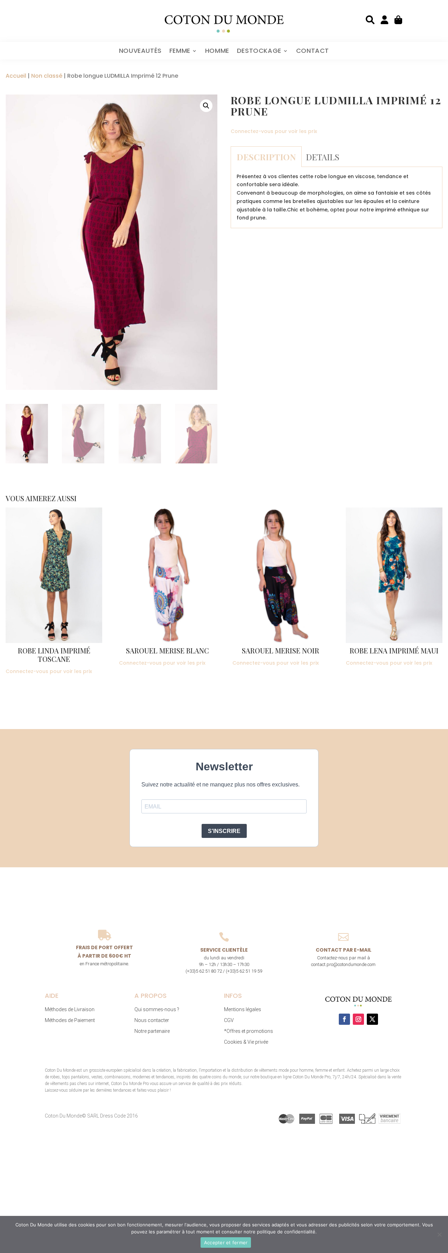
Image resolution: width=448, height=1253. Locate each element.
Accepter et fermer (226, 1242)
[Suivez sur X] (372, 1019)
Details (323, 156)
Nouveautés (140, 51)
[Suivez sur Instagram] (358, 1019)
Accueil (16, 76)
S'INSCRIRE (224, 831)
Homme (217, 51)
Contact (312, 51)
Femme (179, 51)
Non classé (46, 76)
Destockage (259, 51)
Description (266, 156)
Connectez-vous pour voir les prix (274, 131)
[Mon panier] (398, 19)
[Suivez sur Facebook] (344, 1019)
